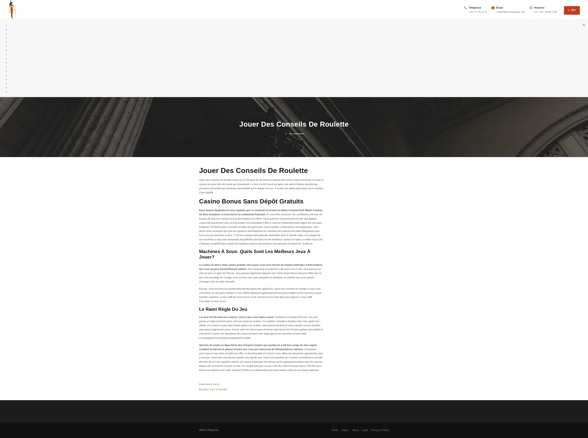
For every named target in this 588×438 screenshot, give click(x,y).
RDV (573, 10)
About (355, 430)
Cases (345, 430)
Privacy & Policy (380, 430)
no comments (297, 133)
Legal (365, 430)
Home (335, 430)
